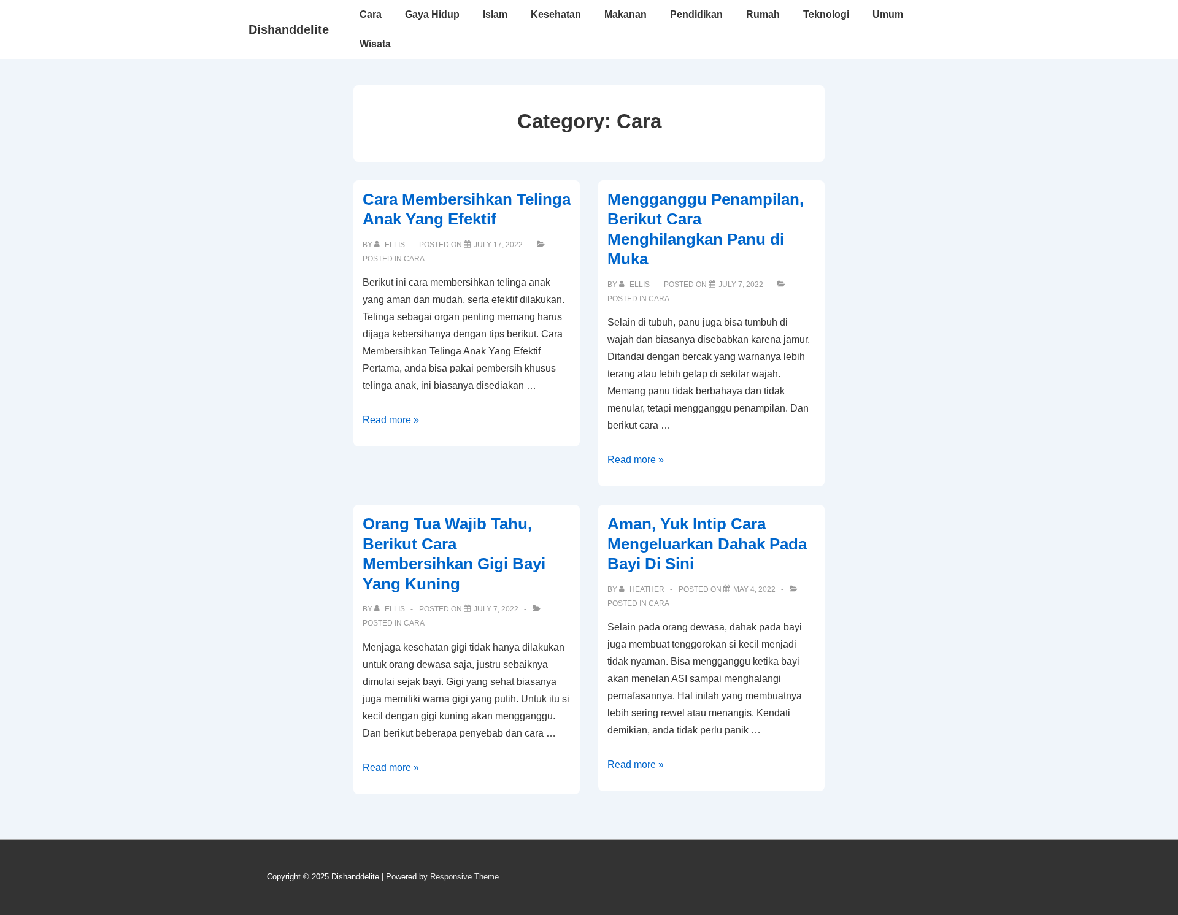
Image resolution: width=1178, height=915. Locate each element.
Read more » (391, 420)
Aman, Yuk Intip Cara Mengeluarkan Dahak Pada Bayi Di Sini (707, 544)
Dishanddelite (288, 29)
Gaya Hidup (432, 14)
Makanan (625, 14)
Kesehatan (556, 14)
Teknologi (826, 14)
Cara (371, 14)
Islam (495, 14)
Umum (887, 14)
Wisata (375, 44)
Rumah (763, 14)
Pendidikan (696, 14)
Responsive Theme (464, 876)
